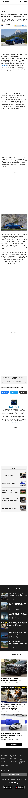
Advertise (3, 758)
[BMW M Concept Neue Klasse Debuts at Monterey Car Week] (23, 489)
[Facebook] (10, 423)
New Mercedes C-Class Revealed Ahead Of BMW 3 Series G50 (9, 483)
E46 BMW (4, 65)
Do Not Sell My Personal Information (22, 762)
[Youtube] (15, 783)
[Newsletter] (20, 1)
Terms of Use (13, 758)
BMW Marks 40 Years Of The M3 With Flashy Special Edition (17, 633)
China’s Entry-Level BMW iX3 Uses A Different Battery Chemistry (17, 604)
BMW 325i (3, 387)
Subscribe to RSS (4, 761)
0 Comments (25, 25)
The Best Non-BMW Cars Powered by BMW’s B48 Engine (18, 613)
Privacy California (4, 765)
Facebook (5, 392)
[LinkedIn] (18, 423)
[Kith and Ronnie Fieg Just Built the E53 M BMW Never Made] (23, 505)
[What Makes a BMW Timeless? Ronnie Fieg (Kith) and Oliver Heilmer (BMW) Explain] (4, 622)
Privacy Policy (13, 761)
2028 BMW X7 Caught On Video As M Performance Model (18, 594)
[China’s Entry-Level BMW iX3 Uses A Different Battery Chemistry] (4, 603)
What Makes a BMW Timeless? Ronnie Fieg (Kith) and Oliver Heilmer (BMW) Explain (18, 624)
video (15, 387)
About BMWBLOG (5, 755)
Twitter (14, 392)
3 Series (3, 11)
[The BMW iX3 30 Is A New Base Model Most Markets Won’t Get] (4, 642)
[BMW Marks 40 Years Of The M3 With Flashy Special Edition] (4, 632)
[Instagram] (15, 423)
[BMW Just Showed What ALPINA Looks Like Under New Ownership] (23, 473)
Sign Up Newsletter (21, 759)
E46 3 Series (9, 387)
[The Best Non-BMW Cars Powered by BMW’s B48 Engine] (4, 613)
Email (24, 392)
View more (13, 744)
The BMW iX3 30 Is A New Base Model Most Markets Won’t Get (18, 642)
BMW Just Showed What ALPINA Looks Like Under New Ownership (10, 475)
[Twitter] (13, 423)
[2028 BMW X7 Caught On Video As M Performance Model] (4, 594)
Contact (20, 755)
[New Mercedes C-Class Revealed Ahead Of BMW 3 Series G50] (23, 481)
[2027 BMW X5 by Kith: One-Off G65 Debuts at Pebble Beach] (23, 497)
